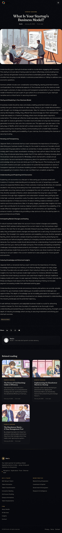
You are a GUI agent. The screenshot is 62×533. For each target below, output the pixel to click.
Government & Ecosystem (40, 487)
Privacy (47, 529)
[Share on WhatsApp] (15, 330)
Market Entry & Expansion (40, 481)
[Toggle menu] (58, 2)
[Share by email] (19, 330)
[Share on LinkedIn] (7, 330)
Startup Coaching (31, 12)
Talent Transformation (8, 487)
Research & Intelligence (40, 491)
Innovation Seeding (7, 491)
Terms (52, 529)
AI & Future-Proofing (8, 494)
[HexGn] (6, 2)
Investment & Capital (39, 484)
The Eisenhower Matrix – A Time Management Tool (13, 428)
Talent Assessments (8, 501)
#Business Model (5, 319)
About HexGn (6, 509)
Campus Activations (8, 497)
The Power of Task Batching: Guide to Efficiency (14, 384)
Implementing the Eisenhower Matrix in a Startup (45, 384)
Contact (4, 519)
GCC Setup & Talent (7, 481)
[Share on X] (11, 330)
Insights (4, 516)
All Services (5, 512)
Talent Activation (7, 484)
